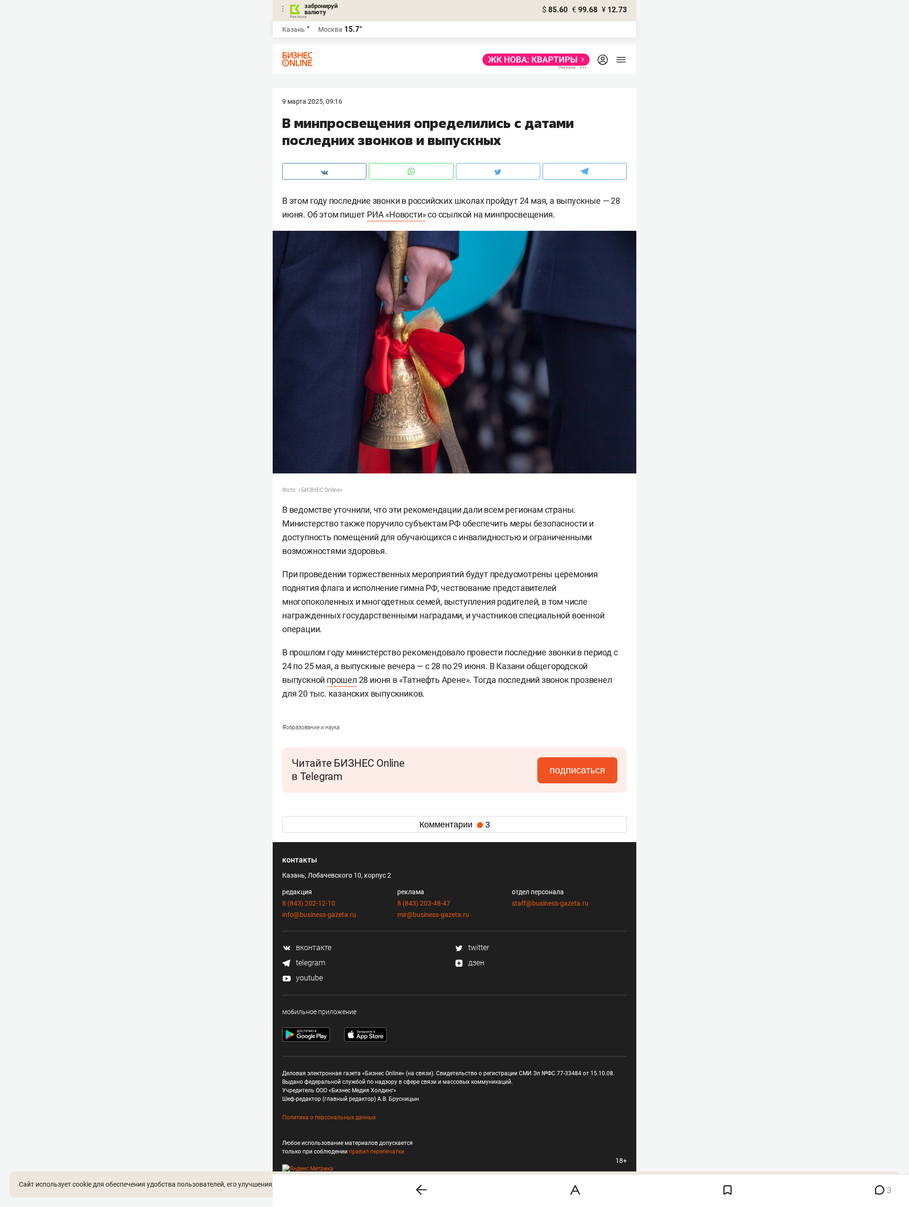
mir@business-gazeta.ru (433, 914)
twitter (477, 947)
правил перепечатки (376, 1151)
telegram (309, 962)
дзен (475, 962)
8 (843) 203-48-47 (423, 903)
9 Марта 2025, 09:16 (312, 101)
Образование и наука (310, 727)
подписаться (577, 770)
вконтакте (312, 947)
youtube (308, 977)
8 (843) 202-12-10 (308, 903)
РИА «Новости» (396, 214)
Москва (330, 29)
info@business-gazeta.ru (319, 914)
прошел (342, 680)
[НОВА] (533, 60)
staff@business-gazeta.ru (550, 903)
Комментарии (454, 824)
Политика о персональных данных (329, 1117)
